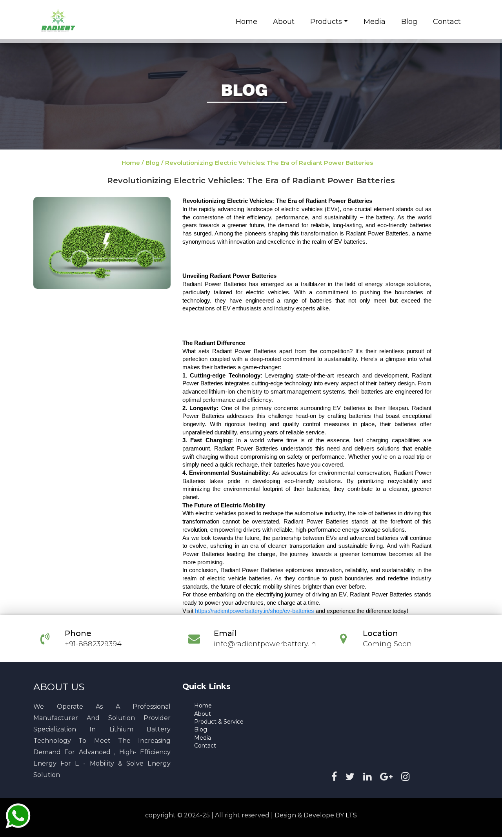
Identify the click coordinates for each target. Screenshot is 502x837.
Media (375, 21)
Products (326, 21)
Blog (409, 21)
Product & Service (219, 721)
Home (246, 21)
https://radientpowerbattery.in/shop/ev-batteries (254, 611)
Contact (447, 21)
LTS (351, 815)
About (284, 21)
